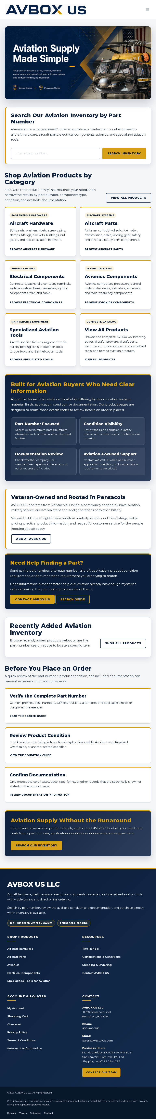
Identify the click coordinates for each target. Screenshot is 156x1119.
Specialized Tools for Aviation (29, 980)
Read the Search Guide (28, 716)
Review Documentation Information (39, 794)
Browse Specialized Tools (31, 359)
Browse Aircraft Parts (104, 249)
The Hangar (91, 948)
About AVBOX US (31, 539)
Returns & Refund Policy (24, 1048)
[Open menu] (147, 9)
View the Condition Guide (30, 755)
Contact (48, 1113)
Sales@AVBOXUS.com (97, 1040)
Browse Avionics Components (109, 302)
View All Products (128, 198)
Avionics (13, 964)
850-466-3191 (90, 1028)
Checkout (14, 1024)
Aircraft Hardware (20, 948)
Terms (23, 1113)
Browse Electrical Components (36, 302)
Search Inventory (124, 153)
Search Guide (72, 599)
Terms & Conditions (21, 1040)
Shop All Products (123, 643)
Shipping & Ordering (97, 964)
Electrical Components (23, 973)
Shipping (35, 1113)
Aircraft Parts (16, 956)
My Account (15, 1008)
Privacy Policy (17, 1032)
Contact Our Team (101, 1072)
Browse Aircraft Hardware (32, 249)
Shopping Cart (17, 1016)
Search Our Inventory (36, 845)
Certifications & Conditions (101, 956)
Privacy (11, 1113)
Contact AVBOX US (32, 599)
